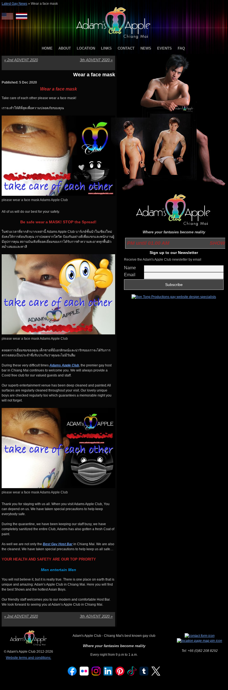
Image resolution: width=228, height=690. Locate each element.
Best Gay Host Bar (58, 544)
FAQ (181, 48)
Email (129, 274)
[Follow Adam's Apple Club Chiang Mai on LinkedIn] (108, 674)
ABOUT (64, 48)
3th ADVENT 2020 (96, 60)
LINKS (106, 48)
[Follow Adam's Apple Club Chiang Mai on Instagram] (96, 674)
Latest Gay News (14, 4)
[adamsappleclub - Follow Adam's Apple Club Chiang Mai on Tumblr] (144, 674)
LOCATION (86, 48)
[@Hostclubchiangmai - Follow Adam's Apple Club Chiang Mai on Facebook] (72, 674)
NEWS (145, 48)
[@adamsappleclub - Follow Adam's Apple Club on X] (156, 674)
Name (130, 267)
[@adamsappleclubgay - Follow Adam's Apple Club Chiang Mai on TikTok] (132, 674)
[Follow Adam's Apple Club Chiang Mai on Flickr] (84, 674)
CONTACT (126, 48)
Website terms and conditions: (28, 658)
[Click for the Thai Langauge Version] (21, 16)
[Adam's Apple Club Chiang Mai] (114, 39)
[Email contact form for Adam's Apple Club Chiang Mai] (199, 636)
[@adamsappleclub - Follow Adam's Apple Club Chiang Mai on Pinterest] (120, 674)
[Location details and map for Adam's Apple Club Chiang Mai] (199, 641)
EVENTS (164, 48)
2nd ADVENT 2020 (21, 60)
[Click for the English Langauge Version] (9, 16)
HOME (47, 48)
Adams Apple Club (64, 365)
